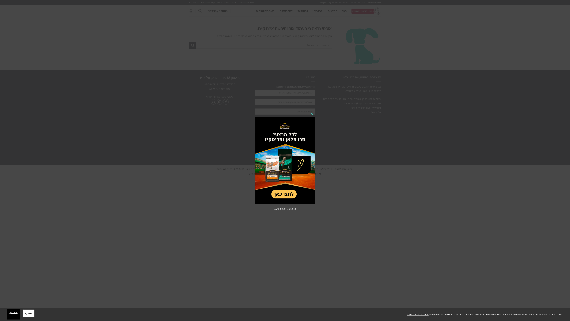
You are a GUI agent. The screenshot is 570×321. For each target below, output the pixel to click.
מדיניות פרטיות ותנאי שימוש (418, 314)
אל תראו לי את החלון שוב (285, 208)
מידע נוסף (14, 312)
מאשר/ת (28, 313)
